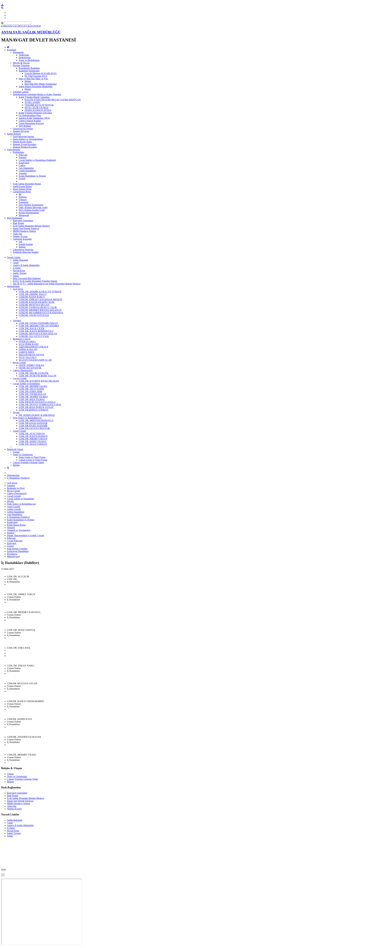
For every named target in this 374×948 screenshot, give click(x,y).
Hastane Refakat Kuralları (25, 147)
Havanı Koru (19, 270)
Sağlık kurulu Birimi (22, 186)
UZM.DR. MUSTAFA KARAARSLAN (38, 333)
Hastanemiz (18, 52)
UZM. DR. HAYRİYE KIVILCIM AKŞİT (39, 381)
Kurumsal (11, 49)
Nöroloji (22, 157)
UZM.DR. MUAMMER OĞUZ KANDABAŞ (41, 312)
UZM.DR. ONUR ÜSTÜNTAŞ (34, 315)
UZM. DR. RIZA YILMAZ (32, 399)
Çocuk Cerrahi (19, 378)
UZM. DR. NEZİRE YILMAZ (33, 396)
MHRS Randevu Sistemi (24, 231)
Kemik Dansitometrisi (29, 212)
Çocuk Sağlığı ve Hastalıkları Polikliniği (37, 160)
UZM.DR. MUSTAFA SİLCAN (34, 304)
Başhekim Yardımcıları (29, 71)
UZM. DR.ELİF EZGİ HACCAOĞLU (37, 402)
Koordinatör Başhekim (29, 68)
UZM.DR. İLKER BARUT (32, 297)
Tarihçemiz (24, 55)
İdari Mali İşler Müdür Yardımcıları (41, 84)
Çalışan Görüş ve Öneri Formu (33, 460)
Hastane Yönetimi (21, 65)
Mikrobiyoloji (13, 556)
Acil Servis (18, 289)
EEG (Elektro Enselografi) (31, 205)
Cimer (16, 262)
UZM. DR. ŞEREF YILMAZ (32, 441)
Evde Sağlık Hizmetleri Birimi (27, 184)
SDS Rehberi (25, 126)
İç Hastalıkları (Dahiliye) (18, 478)
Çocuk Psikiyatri (14, 541)
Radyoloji (11, 543)
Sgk (20, 241)
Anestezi (23, 173)
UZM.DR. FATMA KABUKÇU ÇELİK (38, 307)
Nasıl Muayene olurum (23, 136)
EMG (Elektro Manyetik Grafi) (33, 207)
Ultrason (23, 199)
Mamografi (24, 215)
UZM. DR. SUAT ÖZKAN (32, 433)
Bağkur (22, 247)
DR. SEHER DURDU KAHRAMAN (37, 415)
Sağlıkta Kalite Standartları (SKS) (34, 118)
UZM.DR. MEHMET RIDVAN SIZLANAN (40, 310)
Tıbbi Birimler (13, 149)
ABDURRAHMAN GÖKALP (33, 347)
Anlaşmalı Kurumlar (22, 239)
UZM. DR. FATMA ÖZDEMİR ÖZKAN (38, 323)
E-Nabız (17, 268)
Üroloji (22, 178)
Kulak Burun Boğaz (16, 525)
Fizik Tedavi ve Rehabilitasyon (27, 418)
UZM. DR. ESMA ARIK (30, 391)
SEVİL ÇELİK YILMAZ (36, 107)
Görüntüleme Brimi (22, 191)
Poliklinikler (18, 152)
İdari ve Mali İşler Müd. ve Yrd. (33, 78)
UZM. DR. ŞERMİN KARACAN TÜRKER (40, 291)
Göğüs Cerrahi (14, 509)
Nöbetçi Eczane (20, 236)
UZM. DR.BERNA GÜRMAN (33, 410)
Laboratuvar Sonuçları (23, 249)
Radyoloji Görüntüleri (23, 220)
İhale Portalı (18, 223)
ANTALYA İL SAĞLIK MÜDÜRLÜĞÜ (30, 32)
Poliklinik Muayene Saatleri (25, 252)
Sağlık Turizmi (19, 273)
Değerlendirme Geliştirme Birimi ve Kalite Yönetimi (37, 94)
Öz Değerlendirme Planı (30, 115)
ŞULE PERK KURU (29, 344)
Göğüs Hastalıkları (27, 170)
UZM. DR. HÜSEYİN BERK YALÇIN (37, 375)
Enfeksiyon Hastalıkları (18, 551)
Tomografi (23, 202)
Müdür (28, 81)
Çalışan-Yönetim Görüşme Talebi (28, 462)
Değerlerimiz (25, 57)
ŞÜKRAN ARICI (27, 341)
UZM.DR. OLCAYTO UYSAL (34, 336)
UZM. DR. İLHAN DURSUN (33, 436)
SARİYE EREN (26, 352)
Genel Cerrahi (19, 431)
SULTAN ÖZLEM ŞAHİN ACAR (35, 360)
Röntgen (23, 197)
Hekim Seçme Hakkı (22, 141)
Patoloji (10, 533)
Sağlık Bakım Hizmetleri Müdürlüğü (35, 86)
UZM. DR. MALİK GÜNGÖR (33, 373)
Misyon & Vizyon (21, 63)
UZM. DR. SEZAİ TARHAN (33, 444)
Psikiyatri (23, 155)
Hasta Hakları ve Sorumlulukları (28, 139)
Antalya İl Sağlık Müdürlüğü (26, 265)
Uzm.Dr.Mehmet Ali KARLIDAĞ (41, 73)
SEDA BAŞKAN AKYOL (31, 354)
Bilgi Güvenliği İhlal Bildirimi (27, 278)
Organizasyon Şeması (23, 128)
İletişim (16, 465)
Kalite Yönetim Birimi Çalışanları (34, 97)
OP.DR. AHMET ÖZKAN (31, 365)
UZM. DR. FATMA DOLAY (32, 394)
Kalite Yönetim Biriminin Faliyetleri (35, 113)
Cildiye (22, 165)
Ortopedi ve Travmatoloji (18, 530)
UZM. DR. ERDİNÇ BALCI (32, 294)
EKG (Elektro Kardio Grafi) (32, 210)
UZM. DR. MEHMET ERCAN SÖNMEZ (39, 326)
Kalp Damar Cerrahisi (17, 548)
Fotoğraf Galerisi (20, 92)
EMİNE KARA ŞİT (28, 349)
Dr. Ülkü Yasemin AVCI (36, 76)
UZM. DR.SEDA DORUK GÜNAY (36, 407)
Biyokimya (12, 554)
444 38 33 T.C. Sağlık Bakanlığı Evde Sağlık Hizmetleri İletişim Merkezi (46, 283)
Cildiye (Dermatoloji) (23, 370)
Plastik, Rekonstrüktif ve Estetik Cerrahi (25, 535)
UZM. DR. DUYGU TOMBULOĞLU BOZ (40, 404)
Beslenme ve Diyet (21, 339)
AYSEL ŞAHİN (32, 102)
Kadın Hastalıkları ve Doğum (32, 176)
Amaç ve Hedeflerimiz (29, 60)
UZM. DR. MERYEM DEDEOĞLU (36, 420)
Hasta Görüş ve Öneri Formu (32, 457)
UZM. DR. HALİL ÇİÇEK (31, 328)
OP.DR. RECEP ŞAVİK (30, 368)
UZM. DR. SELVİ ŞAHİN (31, 389)
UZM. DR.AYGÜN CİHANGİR (34, 428)
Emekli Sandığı (26, 244)
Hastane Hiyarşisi (21, 131)
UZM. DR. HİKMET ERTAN (33, 439)
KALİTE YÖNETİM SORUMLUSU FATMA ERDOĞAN (53, 99)
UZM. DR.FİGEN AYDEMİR (33, 425)
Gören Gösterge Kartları (30, 120)
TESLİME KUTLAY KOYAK (39, 105)
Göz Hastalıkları (26, 168)
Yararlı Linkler (13, 257)
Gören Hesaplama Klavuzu (31, 123)
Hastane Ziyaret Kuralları (24, 144)
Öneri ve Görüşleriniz (23, 454)
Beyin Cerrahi (19, 362)
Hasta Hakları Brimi (22, 189)
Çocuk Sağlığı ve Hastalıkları (26, 383)
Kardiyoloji (24, 163)
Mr (20, 194)
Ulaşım (16, 452)
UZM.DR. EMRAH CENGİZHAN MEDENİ (40, 299)
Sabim (16, 276)
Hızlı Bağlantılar (14, 218)
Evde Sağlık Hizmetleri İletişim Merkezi (31, 226)
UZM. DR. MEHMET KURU (33, 386)
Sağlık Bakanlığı (20, 260)
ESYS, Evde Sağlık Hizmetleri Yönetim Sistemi (35, 281)
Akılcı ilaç (17, 234)
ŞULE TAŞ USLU (28, 357)
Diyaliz (16, 412)
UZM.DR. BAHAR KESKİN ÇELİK (36, 302)
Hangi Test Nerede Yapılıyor (26, 228)
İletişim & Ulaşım (15, 449)
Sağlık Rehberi (14, 134)
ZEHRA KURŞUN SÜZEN (38, 110)
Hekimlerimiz (13, 286)
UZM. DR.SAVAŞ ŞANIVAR (33, 423)
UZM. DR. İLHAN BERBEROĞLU (36, 331)
